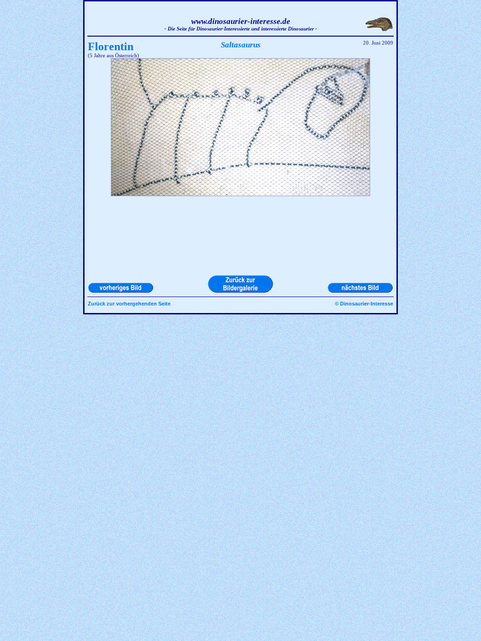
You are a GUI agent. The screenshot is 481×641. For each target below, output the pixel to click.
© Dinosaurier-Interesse (364, 303)
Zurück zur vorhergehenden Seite (129, 303)
